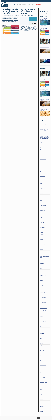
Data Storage (15, 16)
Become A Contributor (31, 4)
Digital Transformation (7, 17)
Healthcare (41, 280)
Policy (40, 360)
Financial (41, 273)
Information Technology (16, 20)
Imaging (41, 282)
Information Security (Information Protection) (9, 20)
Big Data (41, 171)
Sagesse (41, 389)
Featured (41, 270)
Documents (41, 246)
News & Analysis (19, 4)
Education (41, 249)
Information (41, 285)
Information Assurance (9, 19)
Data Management (12, 16)
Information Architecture (4, 19)
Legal (40, 326)
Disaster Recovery (42, 234)
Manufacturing (42, 333)
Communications (42, 195)
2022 (40, 151)
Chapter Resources (42, 188)
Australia (41, 166)
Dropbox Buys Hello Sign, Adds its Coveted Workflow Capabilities (28, 11)
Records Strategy (4, 22)
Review (41, 384)
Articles (14, 4)
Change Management (17, 15)
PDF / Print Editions (24, 4)
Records (41, 372)
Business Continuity (7, 15)
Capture (13, 15)
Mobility (5, 21)
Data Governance (8, 16)
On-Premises (12, 21)
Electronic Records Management (44, 251)
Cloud (41, 190)
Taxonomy (17, 22)
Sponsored (41, 399)
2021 (40, 149)
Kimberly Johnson (43, 25)
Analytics (41, 154)
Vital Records (42, 406)
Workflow (10, 23)
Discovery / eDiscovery (11, 17)
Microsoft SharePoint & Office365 (44, 340)
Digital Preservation (42, 227)
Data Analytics (5, 16)
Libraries (41, 328)
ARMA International (38, 4)
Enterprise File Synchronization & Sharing (10, 18)
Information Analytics (43, 290)
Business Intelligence (11, 15)
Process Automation (43, 365)
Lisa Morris (42, 76)
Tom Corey (42, 63)
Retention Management (10, 22)
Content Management (43, 205)
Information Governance (14, 19)
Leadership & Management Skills (44, 323)
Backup (4, 15)
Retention (7, 22)
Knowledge (41, 316)
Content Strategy (42, 210)
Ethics (41, 265)
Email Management (42, 254)
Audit (2, 15)
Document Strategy (42, 244)
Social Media (41, 396)
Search (14, 22)
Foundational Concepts (43, 275)
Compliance (41, 198)
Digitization (41, 232)
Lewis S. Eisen (43, 116)
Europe (41, 268)
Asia (40, 161)
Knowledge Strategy (43, 321)
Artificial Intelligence (43, 159)
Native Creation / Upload (8, 21)
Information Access (42, 287)
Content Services (42, 207)
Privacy (41, 362)
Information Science (43, 302)
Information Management (43, 299)
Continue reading (4, 40)
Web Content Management (6, 23)
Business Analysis (42, 176)
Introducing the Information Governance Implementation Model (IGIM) (10, 11)
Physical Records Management (44, 357)
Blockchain (41, 173)
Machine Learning (42, 331)
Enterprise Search (15, 18)
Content (41, 200)
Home (10, 4)
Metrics (41, 338)
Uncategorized (42, 404)
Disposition (15, 17)
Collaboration (42, 193)
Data (40, 212)
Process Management (43, 367)
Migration (3, 21)
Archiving (41, 156)
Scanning (13, 22)
